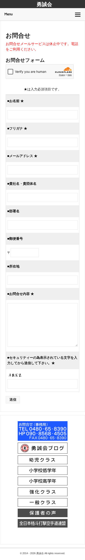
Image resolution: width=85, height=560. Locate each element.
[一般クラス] (43, 506)
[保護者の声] (43, 517)
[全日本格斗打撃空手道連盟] (43, 527)
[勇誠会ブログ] (43, 453)
